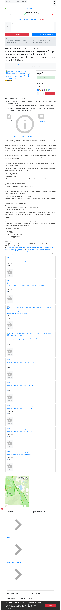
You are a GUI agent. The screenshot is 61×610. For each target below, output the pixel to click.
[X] (42, 90)
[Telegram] (49, 90)
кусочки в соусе (9, 251)
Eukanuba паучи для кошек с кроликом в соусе (20, 362)
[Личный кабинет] (54, 3)
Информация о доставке (14, 562)
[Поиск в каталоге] (55, 27)
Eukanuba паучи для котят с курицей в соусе (19, 454)
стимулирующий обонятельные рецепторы (38, 249)
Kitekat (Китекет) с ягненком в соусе (17, 261)
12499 (16, 251)
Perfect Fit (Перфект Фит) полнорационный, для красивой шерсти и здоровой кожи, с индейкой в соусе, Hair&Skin (29, 312)
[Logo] (30, 8)
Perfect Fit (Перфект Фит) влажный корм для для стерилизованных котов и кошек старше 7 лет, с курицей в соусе (30, 338)
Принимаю (50, 605)
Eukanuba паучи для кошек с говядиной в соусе (20, 385)
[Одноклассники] (40, 90)
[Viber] (44, 90)
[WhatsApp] (46, 90)
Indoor (36, 207)
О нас (19, 19)
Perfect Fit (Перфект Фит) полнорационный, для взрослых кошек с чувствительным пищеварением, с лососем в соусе (26, 286)
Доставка (26, 19)
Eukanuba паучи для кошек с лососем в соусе (20, 408)
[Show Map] (2, 509)
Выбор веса (40, 84)
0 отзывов (45, 67)
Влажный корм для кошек (25, 251)
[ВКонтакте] (38, 90)
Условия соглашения (13, 587)
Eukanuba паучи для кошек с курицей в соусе (20, 431)
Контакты (34, 19)
